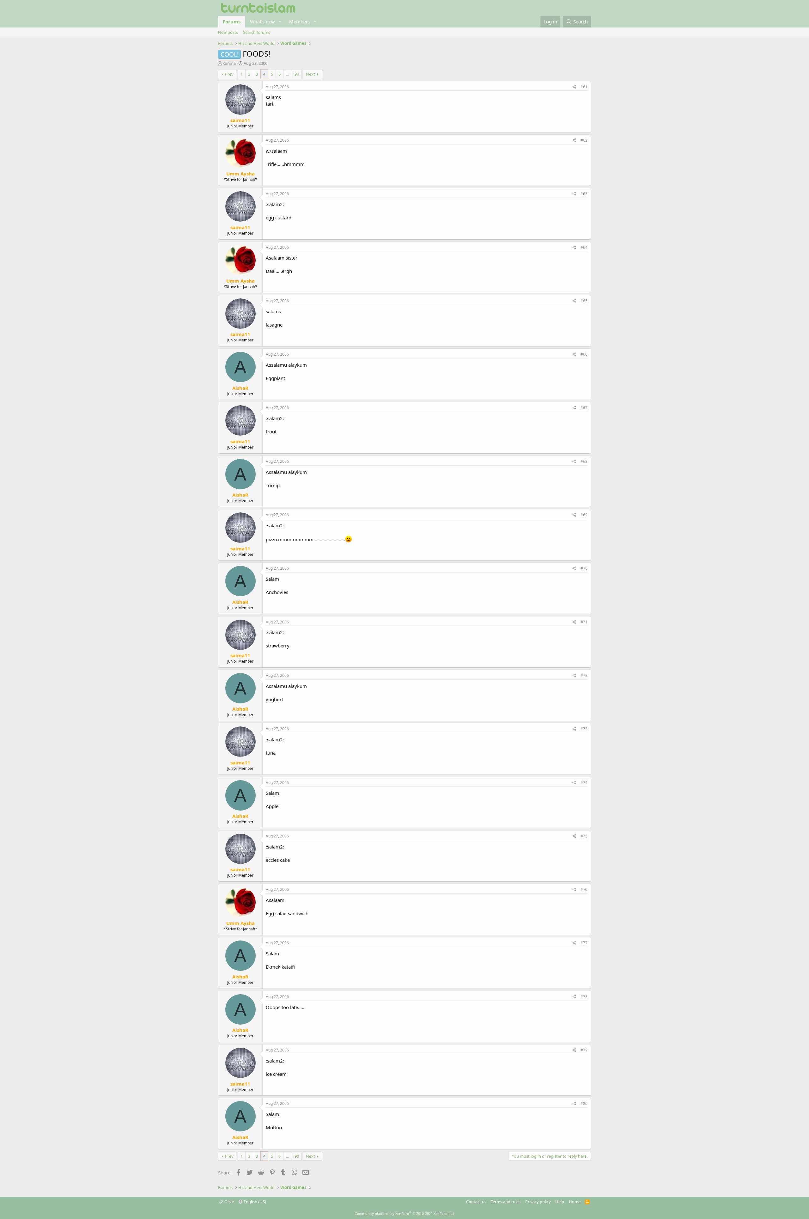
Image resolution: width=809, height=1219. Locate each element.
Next (310, 74)
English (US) (254, 1201)
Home (575, 1201)
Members (299, 21)
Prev (229, 74)
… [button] (287, 74)
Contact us (476, 1201)
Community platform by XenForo (405, 1213)
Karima (229, 63)
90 (297, 74)
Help (559, 1201)
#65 (584, 300)
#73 (584, 729)
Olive (228, 1201)
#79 (584, 1050)
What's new (262, 21)
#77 (584, 943)
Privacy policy (538, 1201)
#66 (584, 354)
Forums (231, 21)
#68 (584, 461)
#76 (584, 889)
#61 (584, 86)
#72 (584, 675)
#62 (584, 140)
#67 (584, 407)
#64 (584, 247)
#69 (584, 515)
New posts (228, 32)
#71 (584, 622)
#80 (584, 1103)
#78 (584, 996)
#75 (584, 836)
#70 (584, 568)
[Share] (574, 87)
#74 (584, 782)
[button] (280, 22)
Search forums (256, 32)
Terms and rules (505, 1201)
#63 (584, 193)
